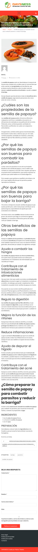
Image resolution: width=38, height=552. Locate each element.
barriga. (13, 455)
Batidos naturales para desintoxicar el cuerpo (22, 441)
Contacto (4, 540)
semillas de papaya (7, 459)
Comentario (5, 473)
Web (2, 509)
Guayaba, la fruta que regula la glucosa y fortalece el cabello (18, 445)
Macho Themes (19, 549)
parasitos (20, 455)
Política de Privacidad (7, 536)
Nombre (4, 494)
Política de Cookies (7, 538)
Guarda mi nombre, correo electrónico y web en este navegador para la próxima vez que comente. (17, 519)
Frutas (4, 77)
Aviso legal (4, 535)
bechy (3, 75)
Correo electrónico (7, 502)
